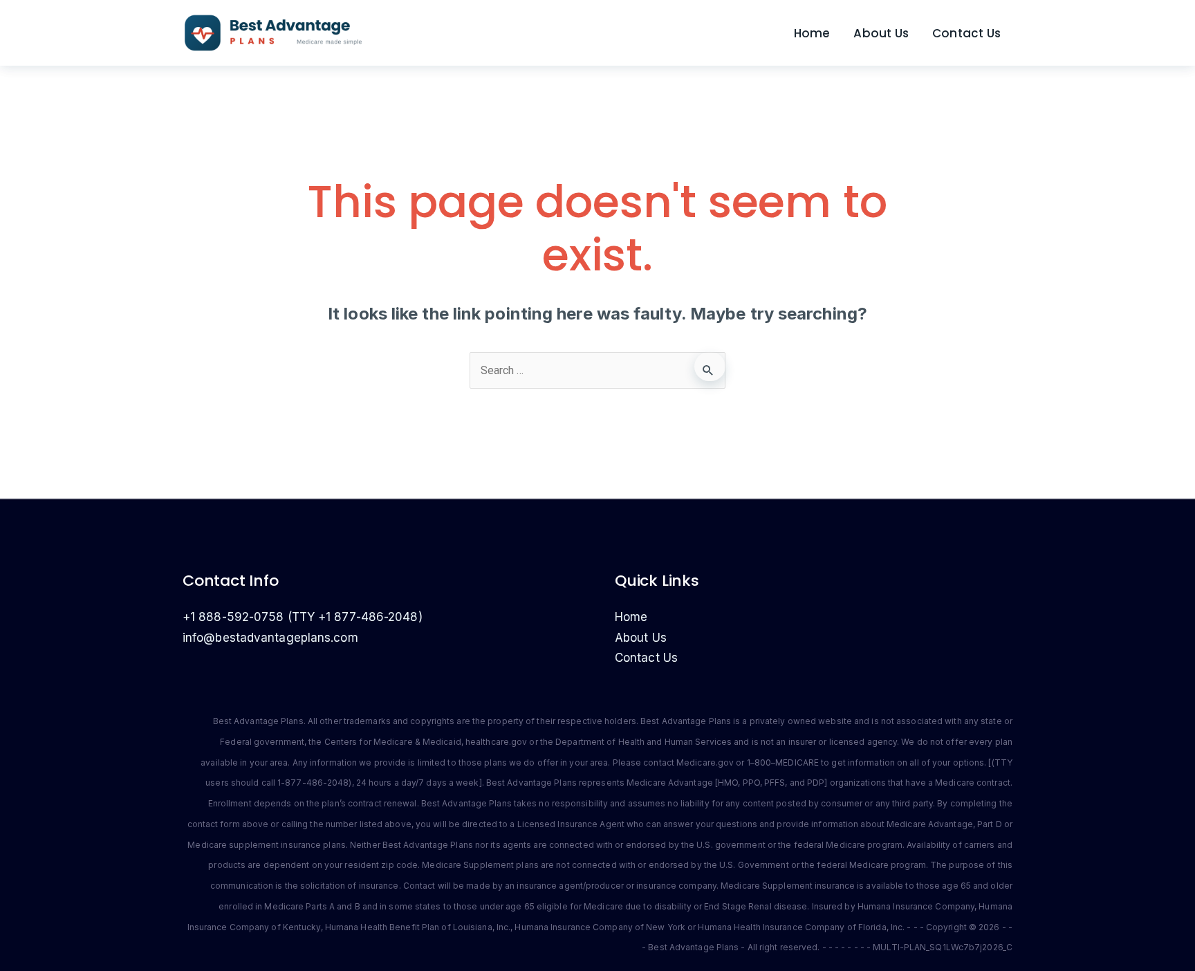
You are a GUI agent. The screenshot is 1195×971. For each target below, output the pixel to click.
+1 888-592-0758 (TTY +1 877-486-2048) (303, 617)
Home (812, 33)
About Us (881, 33)
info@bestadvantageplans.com (270, 638)
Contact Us (966, 33)
